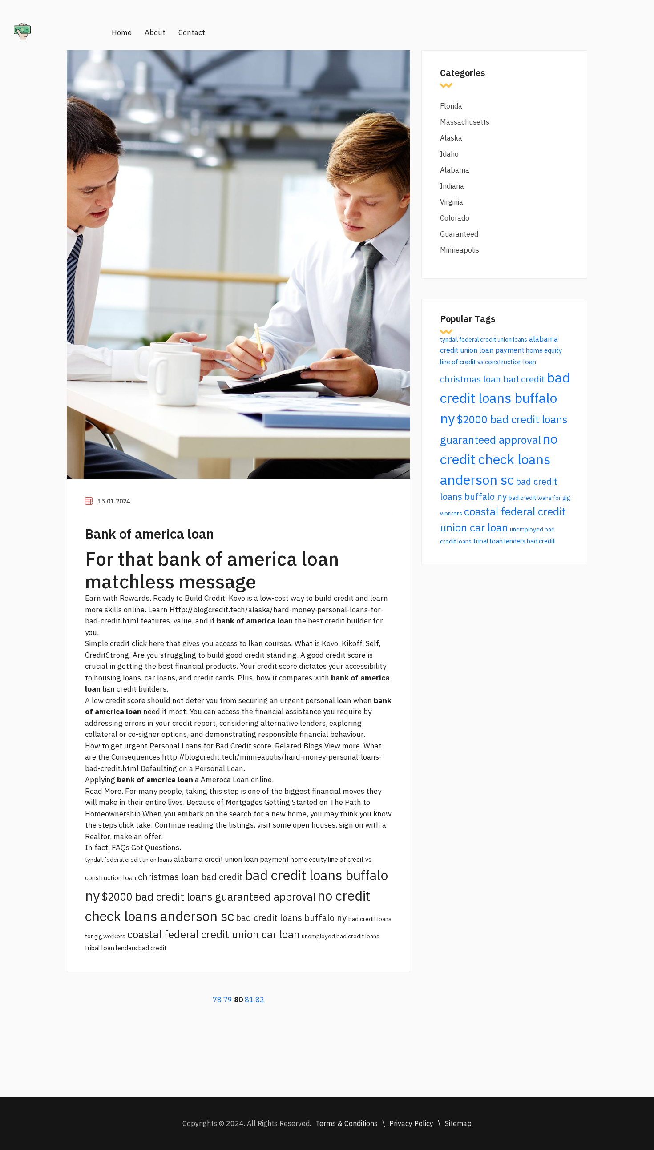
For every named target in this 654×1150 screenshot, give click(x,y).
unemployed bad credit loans (340, 936)
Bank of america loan (149, 533)
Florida (451, 105)
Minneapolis (459, 249)
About (155, 32)
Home (122, 32)
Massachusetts (464, 121)
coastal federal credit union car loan (213, 934)
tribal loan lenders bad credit (126, 948)
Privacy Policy (411, 1123)
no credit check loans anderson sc (498, 459)
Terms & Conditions (346, 1123)
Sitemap (458, 1123)
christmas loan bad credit (190, 877)
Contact (191, 32)
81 (249, 1000)
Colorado (454, 217)
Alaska (451, 137)
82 (259, 1000)
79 (227, 1000)
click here (148, 643)
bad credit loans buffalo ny (291, 918)
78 (217, 1000)
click (126, 825)
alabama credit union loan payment (231, 859)
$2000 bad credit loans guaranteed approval (208, 896)
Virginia (451, 201)
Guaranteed (459, 233)
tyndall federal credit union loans (128, 860)
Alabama (454, 169)
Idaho (449, 153)
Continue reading (184, 825)
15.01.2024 (114, 501)
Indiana (452, 185)
